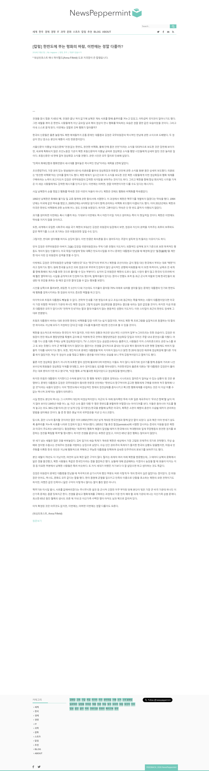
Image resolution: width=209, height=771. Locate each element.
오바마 (115, 704)
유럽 (121, 704)
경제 (47, 32)
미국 (100, 700)
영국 (109, 704)
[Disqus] (104, 567)
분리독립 (107, 700)
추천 (90, 32)
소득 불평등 (127, 700)
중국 (82, 709)
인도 (133, 704)
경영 (53, 32)
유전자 (127, 704)
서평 (114, 700)
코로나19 (94, 709)
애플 (94, 704)
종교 (76, 709)
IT (58, 32)
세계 (35, 32)
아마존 (88, 704)
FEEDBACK (151, 767)
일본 (71, 709)
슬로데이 (73, 704)
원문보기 (37, 521)
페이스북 (109, 709)
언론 (99, 704)
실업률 (81, 704)
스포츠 (76, 32)
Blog (97, 32)
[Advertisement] (104, 84)
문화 (69, 32)
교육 (78, 700)
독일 (88, 700)
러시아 (94, 700)
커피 (87, 709)
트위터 (101, 709)
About (106, 32)
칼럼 (83, 32)
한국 (41, 32)
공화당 (72, 700)
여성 (104, 704)
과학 (63, 32)
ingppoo (53, 52)
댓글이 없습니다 (75, 52)
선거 (119, 700)
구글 (83, 700)
